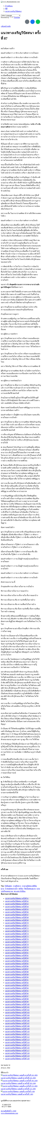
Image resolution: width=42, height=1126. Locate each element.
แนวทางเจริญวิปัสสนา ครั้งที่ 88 (17, 972)
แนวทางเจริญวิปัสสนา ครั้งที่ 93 (17, 985)
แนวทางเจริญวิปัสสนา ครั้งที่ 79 (17, 947)
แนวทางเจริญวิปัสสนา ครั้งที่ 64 (17, 907)
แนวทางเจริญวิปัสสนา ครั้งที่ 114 (17, 1042)
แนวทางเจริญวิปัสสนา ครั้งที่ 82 (17, 955)
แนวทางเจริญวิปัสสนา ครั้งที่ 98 (17, 999)
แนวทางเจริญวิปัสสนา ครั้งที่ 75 (17, 936)
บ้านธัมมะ (9, 6)
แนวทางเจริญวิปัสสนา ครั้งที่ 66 (17, 912)
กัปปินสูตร (8, 886)
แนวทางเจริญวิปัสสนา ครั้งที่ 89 (17, 974)
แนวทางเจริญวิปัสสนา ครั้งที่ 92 (17, 983)
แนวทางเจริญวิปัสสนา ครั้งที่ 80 (17, 950)
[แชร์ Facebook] (32, 22)
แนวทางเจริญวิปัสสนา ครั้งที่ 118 (17, 1053)
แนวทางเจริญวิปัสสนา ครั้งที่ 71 (17, 926)
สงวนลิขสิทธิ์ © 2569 (8, 1111)
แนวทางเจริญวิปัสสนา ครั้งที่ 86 (17, 966)
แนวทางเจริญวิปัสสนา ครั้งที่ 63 (17, 904)
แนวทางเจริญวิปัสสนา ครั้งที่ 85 (17, 964)
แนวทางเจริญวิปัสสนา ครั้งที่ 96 (17, 993)
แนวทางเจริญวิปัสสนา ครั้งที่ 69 (17, 920)
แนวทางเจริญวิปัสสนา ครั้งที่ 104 (17, 1015)
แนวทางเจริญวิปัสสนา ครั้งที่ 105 (17, 1018)
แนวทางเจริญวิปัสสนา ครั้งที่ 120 (17, 1059)
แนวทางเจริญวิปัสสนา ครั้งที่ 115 (17, 1045)
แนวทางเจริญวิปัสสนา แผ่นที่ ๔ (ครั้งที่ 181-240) (18, 1083)
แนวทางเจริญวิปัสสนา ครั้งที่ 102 (17, 1010)
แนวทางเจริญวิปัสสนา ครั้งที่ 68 (17, 917)
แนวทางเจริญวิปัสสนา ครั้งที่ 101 (17, 1007)
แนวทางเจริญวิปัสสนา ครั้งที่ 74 (17, 934)
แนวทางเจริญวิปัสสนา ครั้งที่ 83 (17, 958)
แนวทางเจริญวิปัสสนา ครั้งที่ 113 (17, 1040)
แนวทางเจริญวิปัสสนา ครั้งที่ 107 (17, 1023)
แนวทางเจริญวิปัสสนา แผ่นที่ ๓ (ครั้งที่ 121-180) (18, 1089)
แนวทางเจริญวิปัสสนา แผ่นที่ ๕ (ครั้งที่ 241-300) (18, 1078)
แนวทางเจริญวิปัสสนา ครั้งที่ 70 (17, 923)
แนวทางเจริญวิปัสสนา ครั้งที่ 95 (17, 991)
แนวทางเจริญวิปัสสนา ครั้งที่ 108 (17, 1026)
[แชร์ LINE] (38, 22)
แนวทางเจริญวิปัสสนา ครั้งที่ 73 (17, 931)
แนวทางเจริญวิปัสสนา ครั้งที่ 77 (17, 942)
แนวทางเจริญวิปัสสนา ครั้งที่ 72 (17, 928)
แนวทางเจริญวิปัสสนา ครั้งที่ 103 (17, 1012)
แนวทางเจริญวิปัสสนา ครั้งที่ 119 (17, 1056)
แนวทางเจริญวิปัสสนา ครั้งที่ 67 (17, 915)
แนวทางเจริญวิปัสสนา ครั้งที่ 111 (17, 1034)
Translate (17, 17)
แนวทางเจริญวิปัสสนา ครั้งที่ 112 (17, 1037)
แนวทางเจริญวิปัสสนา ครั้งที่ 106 (17, 1021)
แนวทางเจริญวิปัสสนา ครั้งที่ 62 (17, 901)
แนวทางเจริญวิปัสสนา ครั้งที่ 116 (17, 1048)
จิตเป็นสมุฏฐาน (30, 889)
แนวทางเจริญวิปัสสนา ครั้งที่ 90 (17, 977)
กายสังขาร (17, 886)
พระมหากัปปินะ (20, 891)
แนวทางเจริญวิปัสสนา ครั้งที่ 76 (17, 939)
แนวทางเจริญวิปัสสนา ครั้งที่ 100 (17, 1004)
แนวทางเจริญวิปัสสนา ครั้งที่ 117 (17, 1050)
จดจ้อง (20, 889)
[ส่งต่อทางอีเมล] (27, 22)
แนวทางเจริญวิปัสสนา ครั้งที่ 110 (17, 1031)
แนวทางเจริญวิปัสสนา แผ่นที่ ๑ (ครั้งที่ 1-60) (17, 1094)
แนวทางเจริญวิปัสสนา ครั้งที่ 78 (17, 945)
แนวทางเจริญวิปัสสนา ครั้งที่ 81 (17, 953)
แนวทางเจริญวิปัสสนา (13, 11)
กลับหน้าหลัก (6, 26)
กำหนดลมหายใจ (11, 889)
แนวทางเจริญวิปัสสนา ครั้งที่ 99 (17, 1002)
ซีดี (6, 9)
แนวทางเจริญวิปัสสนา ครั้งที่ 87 (17, 969)
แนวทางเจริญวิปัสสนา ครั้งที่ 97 (17, 996)
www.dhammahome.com (9, 1113)
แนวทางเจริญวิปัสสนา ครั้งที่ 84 (17, 961)
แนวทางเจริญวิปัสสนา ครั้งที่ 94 (17, 988)
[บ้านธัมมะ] (10, 2)
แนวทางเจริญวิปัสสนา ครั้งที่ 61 (17, 898)
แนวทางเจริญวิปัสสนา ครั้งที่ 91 (17, 980)
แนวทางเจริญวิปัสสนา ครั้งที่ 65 (17, 909)
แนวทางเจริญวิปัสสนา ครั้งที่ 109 (17, 1029)
